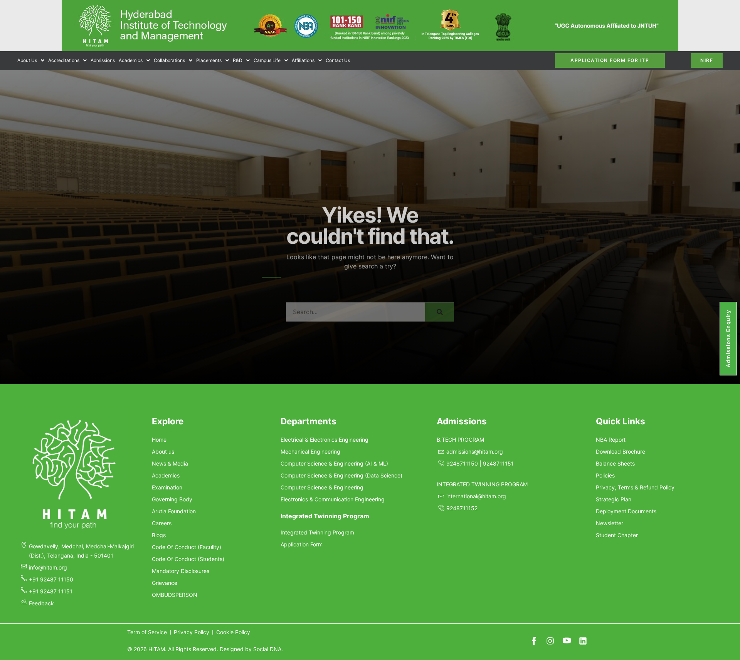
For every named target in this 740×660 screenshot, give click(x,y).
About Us (27, 60)
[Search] (439, 300)
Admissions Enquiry (728, 338)
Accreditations (63, 60)
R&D (237, 60)
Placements (209, 60)
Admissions (103, 60)
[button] (30, 60)
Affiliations (303, 60)
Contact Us (338, 60)
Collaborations (169, 60)
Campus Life (267, 60)
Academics (131, 60)
